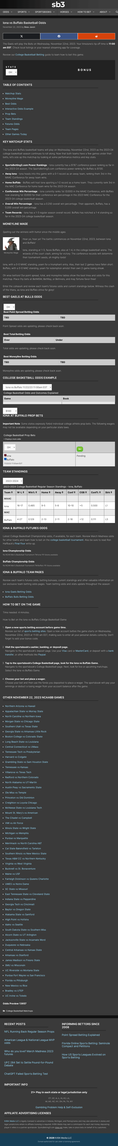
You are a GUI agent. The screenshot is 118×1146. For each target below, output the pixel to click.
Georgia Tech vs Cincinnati (19, 904)
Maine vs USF (12, 873)
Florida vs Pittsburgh (16, 980)
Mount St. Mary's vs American (21, 812)
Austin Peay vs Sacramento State (23, 787)
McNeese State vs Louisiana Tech (23, 807)
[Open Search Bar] (115, 12)
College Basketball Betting (29, 54)
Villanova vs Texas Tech (18, 772)
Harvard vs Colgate (15, 756)
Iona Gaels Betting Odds (18, 591)
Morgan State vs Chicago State (22, 721)
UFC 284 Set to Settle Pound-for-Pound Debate (28, 1064)
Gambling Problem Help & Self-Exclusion (59, 1107)
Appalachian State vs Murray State (24, 711)
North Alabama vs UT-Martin (21, 782)
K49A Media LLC (11, 1121)
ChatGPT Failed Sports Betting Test (26, 1073)
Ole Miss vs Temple (15, 792)
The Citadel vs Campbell (18, 817)
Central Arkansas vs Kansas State (23, 949)
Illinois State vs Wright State (20, 828)
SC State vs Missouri (16, 889)
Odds (6, 12)
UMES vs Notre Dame (17, 883)
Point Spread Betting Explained (81, 1034)
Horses (64, 12)
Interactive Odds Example (19, 108)
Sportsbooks (43, 12)
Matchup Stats (13, 93)
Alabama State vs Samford (19, 914)
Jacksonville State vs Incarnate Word (25, 939)
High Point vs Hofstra (17, 919)
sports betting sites (35, 631)
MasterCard (82, 650)
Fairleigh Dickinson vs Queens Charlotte (27, 878)
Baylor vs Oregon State (18, 909)
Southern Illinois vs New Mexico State (25, 853)
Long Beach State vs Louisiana (22, 741)
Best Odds (10, 103)
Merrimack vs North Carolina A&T (23, 843)
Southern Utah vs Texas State (21, 726)
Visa (64, 650)
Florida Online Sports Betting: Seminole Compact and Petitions (86, 1045)
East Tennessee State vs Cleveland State (27, 894)
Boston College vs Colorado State (23, 736)
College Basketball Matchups (19, 1011)
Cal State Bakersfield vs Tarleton (23, 848)
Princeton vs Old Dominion (19, 797)
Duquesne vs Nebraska (17, 944)
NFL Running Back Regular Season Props (29, 1031)
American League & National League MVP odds (29, 1041)
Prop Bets (10, 113)
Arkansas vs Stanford (16, 955)
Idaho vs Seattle (14, 924)
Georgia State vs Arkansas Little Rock (25, 731)
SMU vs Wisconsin (15, 965)
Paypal (42, 654)
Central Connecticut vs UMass (21, 746)
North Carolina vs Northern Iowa (23, 716)
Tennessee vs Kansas (16, 767)
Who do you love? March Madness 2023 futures (28, 1053)
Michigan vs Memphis (17, 833)
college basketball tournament (66, 539)
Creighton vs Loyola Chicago (21, 802)
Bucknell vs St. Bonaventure (20, 868)
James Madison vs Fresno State (22, 960)
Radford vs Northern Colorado (22, 777)
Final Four (20, 543)
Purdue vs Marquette (16, 838)
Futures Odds (12, 123)
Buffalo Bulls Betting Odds (19, 596)
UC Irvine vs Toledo (16, 995)
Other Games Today (16, 134)
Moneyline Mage (14, 98)
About (103, 12)
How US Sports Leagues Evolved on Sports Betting (84, 1056)
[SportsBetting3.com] (59, 4)
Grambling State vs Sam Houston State (26, 761)
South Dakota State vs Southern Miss (25, 929)
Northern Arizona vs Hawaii (20, 706)
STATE (11, 67)
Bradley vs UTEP (14, 990)
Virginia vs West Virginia (18, 863)
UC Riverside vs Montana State (22, 970)
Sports (22, 12)
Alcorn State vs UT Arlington (20, 934)
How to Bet (84, 12)
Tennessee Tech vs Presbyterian (22, 751)
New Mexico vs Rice (16, 985)
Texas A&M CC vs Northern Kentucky (25, 858)
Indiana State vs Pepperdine (20, 899)
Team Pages (11, 129)
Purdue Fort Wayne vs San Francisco (25, 975)
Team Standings (14, 118)
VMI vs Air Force (14, 823)
